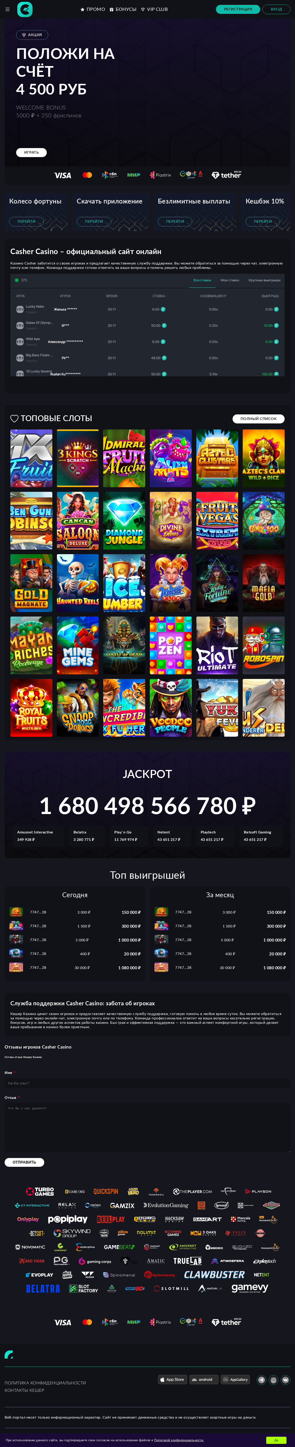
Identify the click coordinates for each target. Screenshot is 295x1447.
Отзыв (10, 1098)
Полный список (259, 419)
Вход (276, 9)
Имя (8, 1073)
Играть (31, 152)
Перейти (26, 221)
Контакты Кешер (24, 1391)
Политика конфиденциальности (45, 1383)
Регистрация (238, 9)
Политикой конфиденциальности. (179, 1440)
